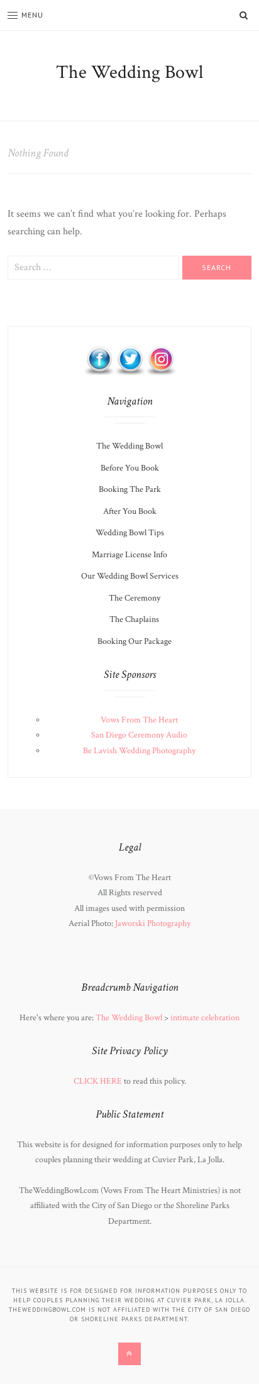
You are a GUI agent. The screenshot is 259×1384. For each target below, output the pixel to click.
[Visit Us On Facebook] (99, 359)
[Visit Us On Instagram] (160, 359)
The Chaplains (134, 619)
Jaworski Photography (152, 923)
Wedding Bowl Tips (130, 532)
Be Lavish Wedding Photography (139, 750)
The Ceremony (134, 598)
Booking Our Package (134, 641)
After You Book (130, 511)
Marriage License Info (129, 554)
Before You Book (130, 468)
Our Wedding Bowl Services (130, 576)
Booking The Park (130, 489)
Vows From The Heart (139, 720)
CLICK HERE (98, 1081)
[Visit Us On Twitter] (129, 359)
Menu (32, 14)
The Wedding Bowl (129, 72)
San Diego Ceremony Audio (139, 735)
